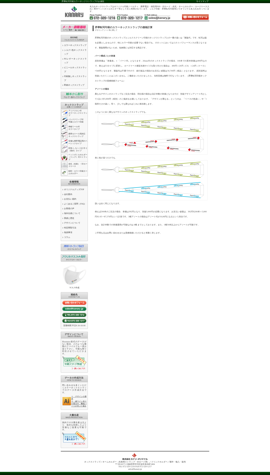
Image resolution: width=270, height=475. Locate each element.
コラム (67, 237)
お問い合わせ (113, 233)
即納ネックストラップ (74, 85)
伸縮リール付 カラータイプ (74, 128)
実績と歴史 (69, 218)
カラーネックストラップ (75, 45)
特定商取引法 (70, 228)
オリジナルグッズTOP (74, 189)
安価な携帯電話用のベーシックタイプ (77, 142)
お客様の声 (69, 208)
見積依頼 (129, 233)
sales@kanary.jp (135, 469)
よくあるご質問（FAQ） (75, 204)
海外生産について (72, 213)
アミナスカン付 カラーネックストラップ (77, 113)
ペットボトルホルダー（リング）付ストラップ (77, 157)
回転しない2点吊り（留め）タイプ (77, 149)
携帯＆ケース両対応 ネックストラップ (76, 135)
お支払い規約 (70, 199)
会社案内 (68, 194)
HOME (74, 37)
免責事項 (68, 232)
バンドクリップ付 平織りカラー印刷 (75, 120)
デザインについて (72, 223)
